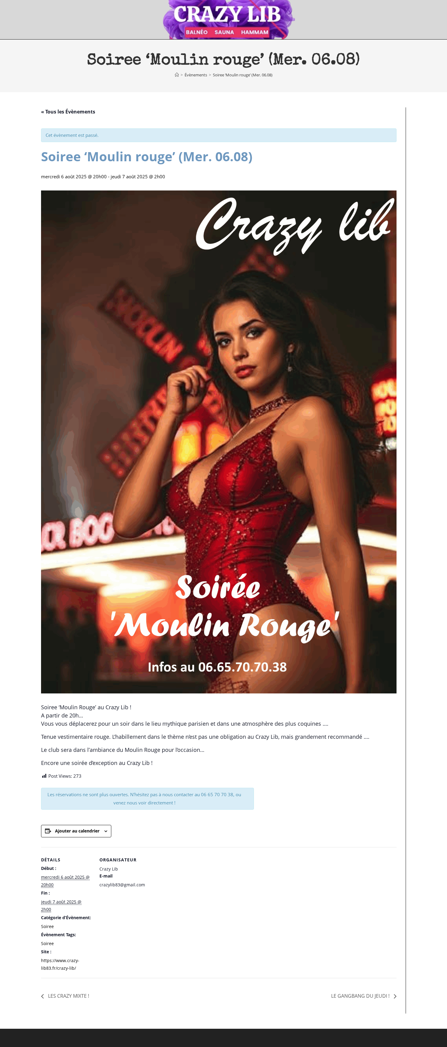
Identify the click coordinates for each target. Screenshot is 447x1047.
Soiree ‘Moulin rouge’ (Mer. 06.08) (242, 75)
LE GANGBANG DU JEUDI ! (361, 996)
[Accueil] (177, 75)
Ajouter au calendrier (77, 831)
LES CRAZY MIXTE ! (68, 996)
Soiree (47, 926)
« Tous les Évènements (68, 111)
